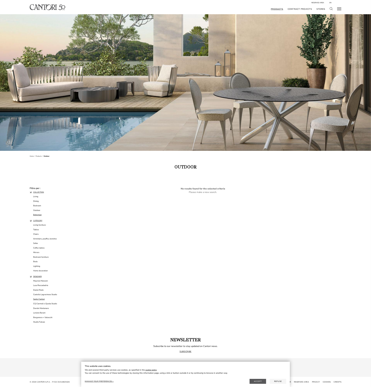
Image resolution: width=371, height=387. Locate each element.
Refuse (278, 381)
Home (32, 156)
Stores (321, 9)
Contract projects (300, 9)
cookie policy (151, 370)
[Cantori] (47, 7)
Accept (258, 381)
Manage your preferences (98, 381)
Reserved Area (317, 3)
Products (277, 9)
